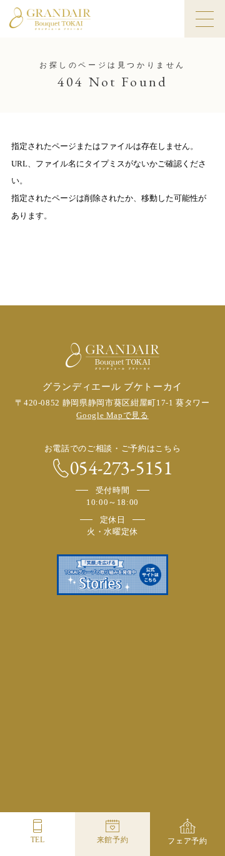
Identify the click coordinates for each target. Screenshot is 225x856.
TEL (38, 839)
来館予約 (113, 839)
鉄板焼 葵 (112, 796)
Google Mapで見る (112, 415)
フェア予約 (187, 841)
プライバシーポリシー (80, 695)
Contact (175, 660)
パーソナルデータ (159, 709)
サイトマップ (113, 724)
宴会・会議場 (182, 796)
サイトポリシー (152, 695)
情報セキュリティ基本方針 (76, 709)
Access (65, 660)
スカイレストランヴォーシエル (43, 796)
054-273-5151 (121, 468)
